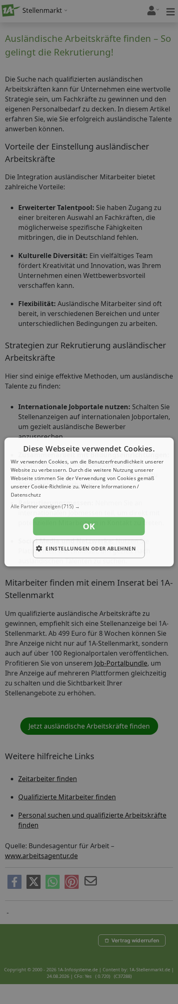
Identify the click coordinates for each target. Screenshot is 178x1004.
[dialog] (89, 502)
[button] (89, 506)
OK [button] (89, 526)
